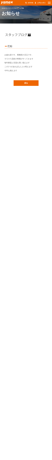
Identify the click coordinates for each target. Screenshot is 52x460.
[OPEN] (49, 3)
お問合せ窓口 (41, 3)
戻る (26, 83)
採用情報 (30, 3)
